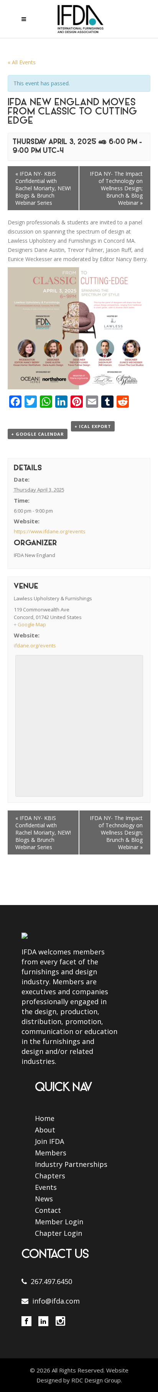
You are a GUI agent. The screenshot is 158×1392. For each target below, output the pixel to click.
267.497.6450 (51, 1281)
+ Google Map (30, 624)
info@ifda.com (56, 1300)
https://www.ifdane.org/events (50, 531)
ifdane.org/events (35, 645)
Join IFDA (49, 1141)
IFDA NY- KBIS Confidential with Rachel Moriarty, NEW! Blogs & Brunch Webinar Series (43, 188)
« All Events (22, 62)
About (45, 1129)
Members (50, 1152)
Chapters (50, 1175)
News (44, 1198)
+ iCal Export (92, 426)
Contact (48, 1210)
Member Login (59, 1221)
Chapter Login (58, 1233)
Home (44, 1118)
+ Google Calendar (37, 434)
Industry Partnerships (71, 1164)
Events (46, 1187)
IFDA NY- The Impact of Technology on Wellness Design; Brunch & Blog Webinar (116, 188)
